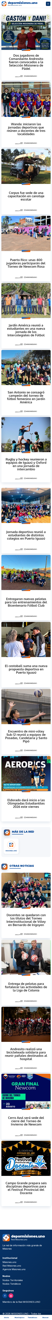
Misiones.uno (9, 1262)
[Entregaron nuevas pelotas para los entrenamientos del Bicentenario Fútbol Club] (26, 587)
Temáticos (32, 1317)
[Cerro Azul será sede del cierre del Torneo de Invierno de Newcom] (26, 1106)
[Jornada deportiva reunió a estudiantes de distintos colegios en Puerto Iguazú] (26, 520)
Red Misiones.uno (11, 1265)
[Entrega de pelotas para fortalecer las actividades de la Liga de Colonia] (26, 972)
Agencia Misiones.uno (14, 1269)
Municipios (19, 1317)
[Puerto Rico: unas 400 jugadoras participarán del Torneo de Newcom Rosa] (26, 248)
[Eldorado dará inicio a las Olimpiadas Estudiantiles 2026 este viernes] (26, 788)
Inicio (6, 1317)
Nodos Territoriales (12, 1280)
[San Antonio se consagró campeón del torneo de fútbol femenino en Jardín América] (26, 382)
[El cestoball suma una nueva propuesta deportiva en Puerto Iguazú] (26, 654)
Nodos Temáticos (11, 1283)
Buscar (45, 1317)
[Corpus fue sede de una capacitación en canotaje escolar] (26, 181)
